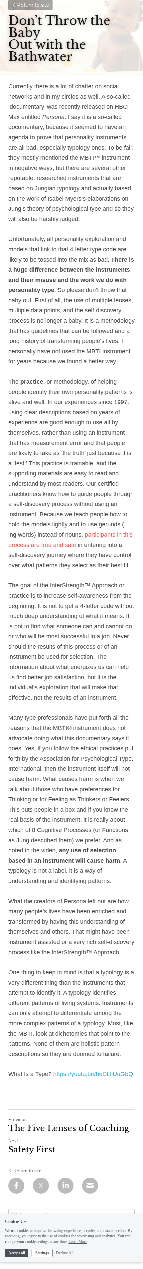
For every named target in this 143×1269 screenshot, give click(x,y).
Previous (17, 1119)
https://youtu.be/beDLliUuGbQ (92, 1074)
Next (13, 1140)
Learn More (78, 1241)
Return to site (33, 5)
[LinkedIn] (65, 1186)
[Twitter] (41, 1186)
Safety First (31, 1149)
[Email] (90, 1186)
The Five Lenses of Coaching (68, 1128)
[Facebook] (16, 1186)
